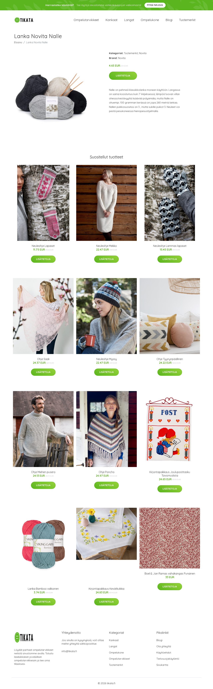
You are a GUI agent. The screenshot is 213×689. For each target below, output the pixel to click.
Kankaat (111, 20)
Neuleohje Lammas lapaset (170, 246)
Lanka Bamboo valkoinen (43, 588)
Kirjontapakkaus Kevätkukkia (106, 588)
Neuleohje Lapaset (43, 246)
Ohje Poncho (106, 472)
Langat (129, 20)
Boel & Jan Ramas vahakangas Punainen (170, 573)
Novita (142, 53)
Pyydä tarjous (155, 5)
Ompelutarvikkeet (86, 20)
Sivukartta (162, 664)
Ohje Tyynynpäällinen (170, 359)
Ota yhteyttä (163, 646)
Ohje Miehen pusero (43, 472)
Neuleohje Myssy (106, 359)
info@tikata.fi (69, 651)
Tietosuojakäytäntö (167, 658)
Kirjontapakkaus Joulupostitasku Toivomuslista (169, 473)
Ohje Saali (43, 359)
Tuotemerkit (187, 20)
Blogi (169, 20)
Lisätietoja (123, 75)
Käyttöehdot (163, 652)
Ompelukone (150, 20)
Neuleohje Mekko (106, 246)
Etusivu (18, 42)
